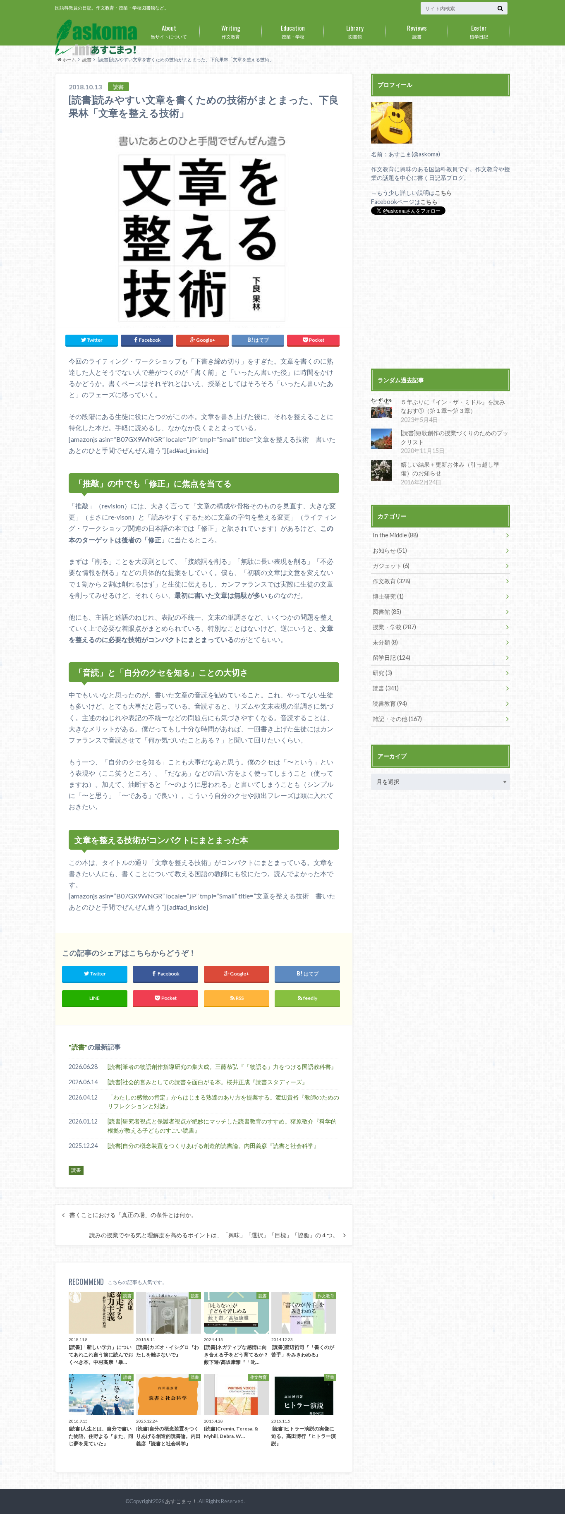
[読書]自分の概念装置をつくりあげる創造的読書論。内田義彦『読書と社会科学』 (213, 1145)
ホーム (69, 59)
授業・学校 (293, 31)
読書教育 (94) (390, 703)
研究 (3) (382, 672)
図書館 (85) (387, 611)
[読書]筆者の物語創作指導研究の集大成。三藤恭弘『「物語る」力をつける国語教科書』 (222, 1066)
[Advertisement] (440, 292)
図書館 (355, 31)
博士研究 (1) (388, 596)
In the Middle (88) (395, 535)
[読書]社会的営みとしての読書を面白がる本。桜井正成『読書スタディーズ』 (208, 1081)
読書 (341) (386, 688)
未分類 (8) (385, 642)
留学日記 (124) (391, 657)
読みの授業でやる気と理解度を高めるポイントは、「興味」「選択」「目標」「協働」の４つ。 (213, 1235)
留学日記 (479, 31)
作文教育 (230, 31)
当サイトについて (169, 31)
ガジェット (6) (391, 565)
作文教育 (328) (391, 581)
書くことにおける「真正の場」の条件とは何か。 (133, 1215)
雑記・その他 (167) (397, 718)
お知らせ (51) (390, 550)
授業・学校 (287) (394, 626)
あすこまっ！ (181, 1501)
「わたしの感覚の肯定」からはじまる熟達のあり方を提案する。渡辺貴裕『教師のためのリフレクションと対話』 (223, 1102)
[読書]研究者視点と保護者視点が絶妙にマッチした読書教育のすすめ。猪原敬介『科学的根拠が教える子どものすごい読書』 (222, 1126)
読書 (417, 31)
